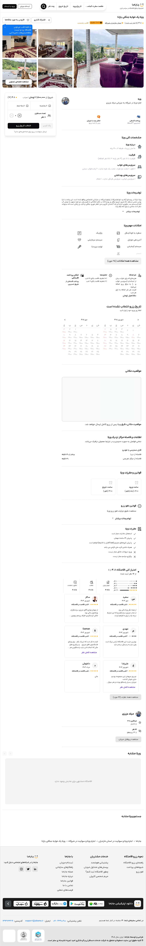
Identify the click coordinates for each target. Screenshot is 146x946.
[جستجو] (43, 6)
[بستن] (5, 27)
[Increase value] (19, 115)
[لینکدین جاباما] (35, 869)
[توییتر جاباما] (28, 869)
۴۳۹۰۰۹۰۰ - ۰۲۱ (59, 921)
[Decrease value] (11, 115)
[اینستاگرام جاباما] (21, 869)
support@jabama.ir (34, 921)
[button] (109, 58)
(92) (131, 23)
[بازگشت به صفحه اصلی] (8, 904)
